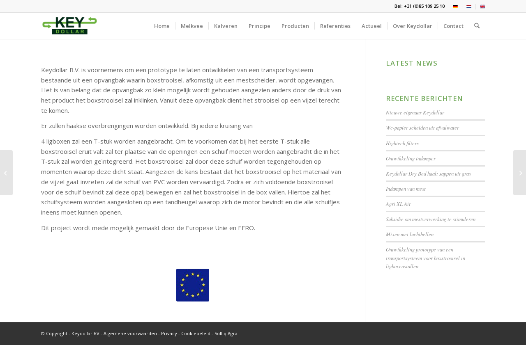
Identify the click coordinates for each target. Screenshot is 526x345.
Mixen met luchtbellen (410, 234)
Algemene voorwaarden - (132, 333)
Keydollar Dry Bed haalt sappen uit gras (428, 173)
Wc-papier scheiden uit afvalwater (422, 127)
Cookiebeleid (196, 333)
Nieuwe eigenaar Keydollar (415, 112)
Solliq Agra (226, 333)
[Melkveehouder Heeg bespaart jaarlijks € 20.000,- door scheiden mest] (6, 172)
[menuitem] (455, 6)
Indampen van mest (406, 188)
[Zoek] (477, 26)
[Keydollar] (69, 26)
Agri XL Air (398, 203)
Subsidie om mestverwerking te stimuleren (430, 218)
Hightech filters (402, 142)
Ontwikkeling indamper (411, 158)
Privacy (169, 333)
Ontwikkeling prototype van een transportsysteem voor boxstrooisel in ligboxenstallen (425, 257)
